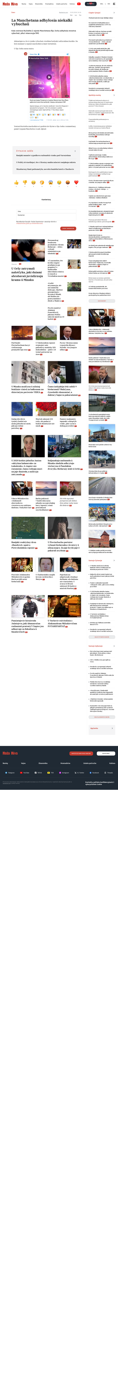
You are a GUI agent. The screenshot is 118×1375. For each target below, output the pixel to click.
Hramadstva (49, 4)
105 (55, 319)
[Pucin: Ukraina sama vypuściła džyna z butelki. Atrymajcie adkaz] (70, 340)
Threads (110, 773)
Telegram (11, 773)
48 (23, 474)
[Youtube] (79, 4)
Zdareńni (14, 264)
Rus (80, 15)
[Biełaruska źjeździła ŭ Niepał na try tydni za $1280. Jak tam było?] (102, 515)
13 (79, 395)
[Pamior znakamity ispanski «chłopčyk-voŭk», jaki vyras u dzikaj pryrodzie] (70, 415)
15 (62, 301)
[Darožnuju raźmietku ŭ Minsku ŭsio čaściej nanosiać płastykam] (102, 488)
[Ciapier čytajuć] (114, 13)
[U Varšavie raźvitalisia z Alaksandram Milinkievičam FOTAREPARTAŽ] (64, 614)
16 (26, 632)
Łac (76, 15)
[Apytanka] (112, 728)
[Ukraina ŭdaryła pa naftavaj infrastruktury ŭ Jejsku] (102, 462)
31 (66, 626)
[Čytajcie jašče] (75, 151)
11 (41, 354)
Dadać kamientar (68, 228)
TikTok (39, 773)
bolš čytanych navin (102, 637)
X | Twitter (80, 773)
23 (70, 505)
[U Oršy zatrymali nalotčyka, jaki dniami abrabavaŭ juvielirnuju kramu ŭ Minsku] (28, 260)
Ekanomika (39, 4)
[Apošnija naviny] (114, 95)
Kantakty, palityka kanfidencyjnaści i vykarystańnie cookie (99, 783)
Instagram (65, 773)
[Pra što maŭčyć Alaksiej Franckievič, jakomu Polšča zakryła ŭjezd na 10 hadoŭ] (64, 313)
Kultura (72, 4)
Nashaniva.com (63, 12)
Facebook (95, 773)
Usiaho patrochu (61, 4)
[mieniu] (114, 3)
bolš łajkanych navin (101, 717)
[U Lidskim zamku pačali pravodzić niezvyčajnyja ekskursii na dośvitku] (102, 541)
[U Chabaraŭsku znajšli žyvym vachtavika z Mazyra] (46, 573)
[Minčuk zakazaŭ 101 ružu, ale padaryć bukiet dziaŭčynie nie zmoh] (46, 415)
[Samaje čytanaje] (114, 560)
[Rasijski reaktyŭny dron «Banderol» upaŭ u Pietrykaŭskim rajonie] (28, 534)
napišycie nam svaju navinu (81, 753)
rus (109, 4)
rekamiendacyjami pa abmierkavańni (29, 223)
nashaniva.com (7, 783)
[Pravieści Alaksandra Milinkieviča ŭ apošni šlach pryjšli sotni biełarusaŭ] (22, 573)
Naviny (24, 4)
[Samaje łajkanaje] (114, 646)
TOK (52, 773)
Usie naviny (102, 301)
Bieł (101, 4)
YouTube (26, 773)
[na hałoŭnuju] (10, 3)
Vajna (31, 4)
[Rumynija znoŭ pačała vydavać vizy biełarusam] (102, 436)
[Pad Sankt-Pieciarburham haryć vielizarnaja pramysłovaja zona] (22, 340)
